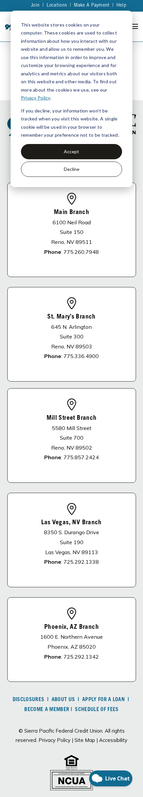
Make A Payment (92, 5)
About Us (63, 699)
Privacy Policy (35, 98)
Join (35, 5)
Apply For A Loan (103, 699)
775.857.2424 (81, 457)
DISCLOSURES (29, 699)
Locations (57, 5)
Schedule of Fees (96, 709)
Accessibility (113, 740)
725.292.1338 (81, 561)
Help (121, 5)
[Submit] (133, 98)
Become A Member (46, 709)
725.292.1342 (81, 656)
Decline (71, 169)
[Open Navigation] (134, 26)
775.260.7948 (81, 252)
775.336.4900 (81, 356)
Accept (71, 151)
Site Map (84, 740)
